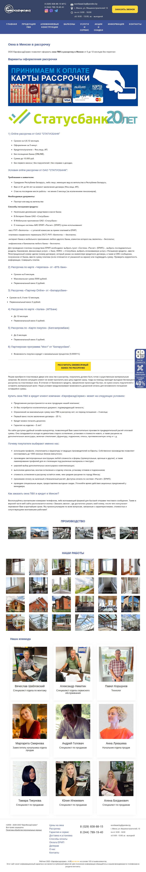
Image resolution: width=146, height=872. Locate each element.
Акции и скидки (98, 27)
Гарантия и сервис (59, 832)
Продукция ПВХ (29, 25)
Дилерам (54, 845)
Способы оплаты (58, 838)
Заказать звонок (125, 9)
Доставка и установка (60, 835)
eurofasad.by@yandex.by (85, 3)
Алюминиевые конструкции (49, 25)
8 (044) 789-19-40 (91, 832)
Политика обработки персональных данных (24, 830)
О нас (52, 849)
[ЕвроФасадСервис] (18, 8)
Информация (116, 24)
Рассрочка (54, 828)
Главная (11, 24)
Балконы (69, 24)
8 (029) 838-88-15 (91, 826)
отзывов (93, 861)
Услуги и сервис (84, 27)
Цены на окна (56, 825)
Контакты (135, 24)
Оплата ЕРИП (56, 842)
